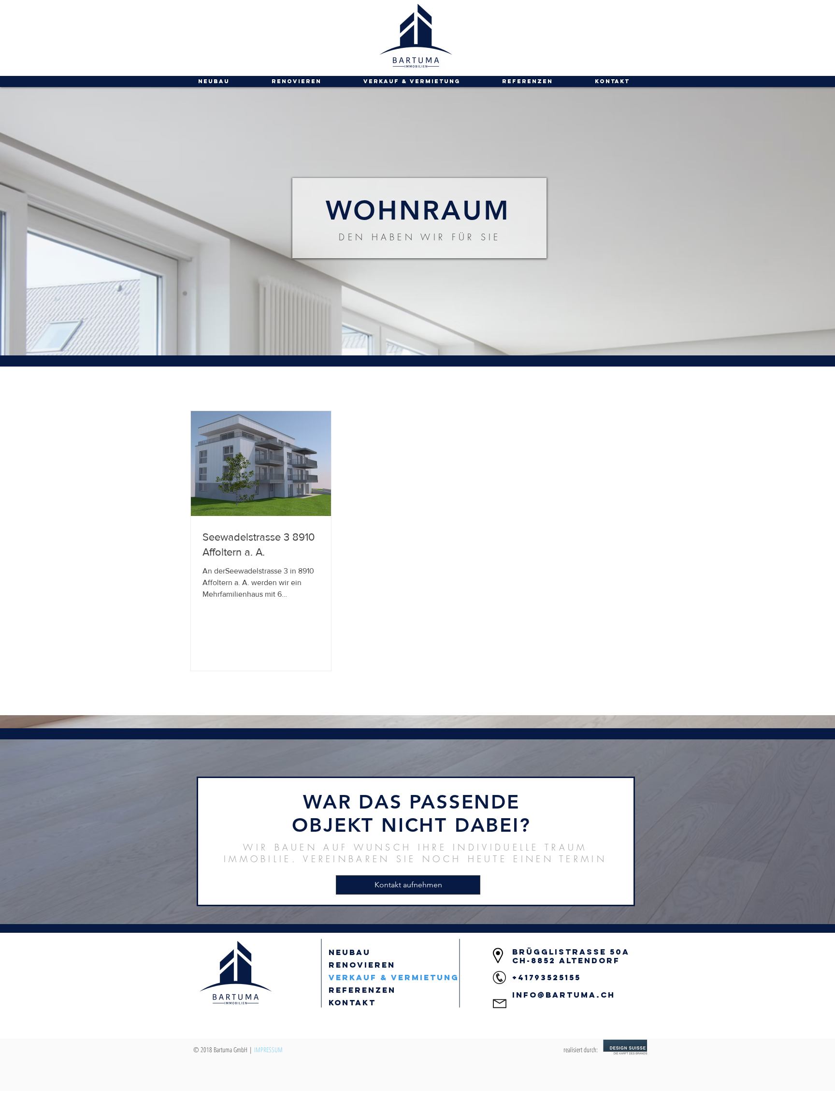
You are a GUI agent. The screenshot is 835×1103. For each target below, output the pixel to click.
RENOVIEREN (362, 965)
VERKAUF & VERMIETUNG (394, 977)
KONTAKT (352, 1002)
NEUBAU (350, 952)
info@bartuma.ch (563, 995)
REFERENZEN (362, 990)
